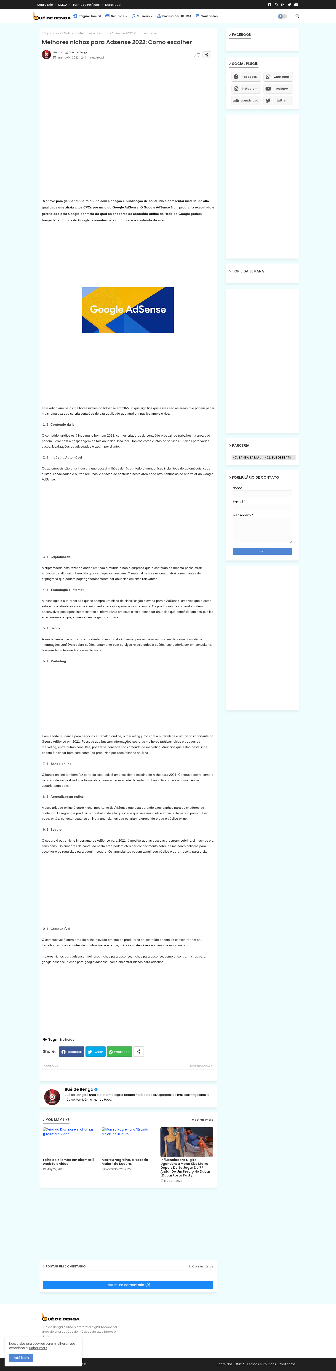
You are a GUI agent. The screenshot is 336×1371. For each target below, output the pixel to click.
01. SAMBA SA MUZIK (249, 457)
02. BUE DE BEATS (279, 457)
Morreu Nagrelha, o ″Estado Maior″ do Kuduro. (125, 1162)
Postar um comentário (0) (128, 1284)
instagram (249, 89)
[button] (297, 16)
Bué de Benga (79, 1089)
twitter (282, 100)
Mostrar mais (202, 1120)
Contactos (209, 16)
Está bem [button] (21, 1357)
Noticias (70, 33)
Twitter (98, 1052)
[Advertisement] (133, 98)
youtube (281, 89)
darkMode (113, 5)
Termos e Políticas (86, 5)
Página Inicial (89, 16)
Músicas (143, 16)
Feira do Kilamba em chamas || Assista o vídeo (68, 1162)
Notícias (117, 16)
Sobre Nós (45, 5)
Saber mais (38, 1348)
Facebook (74, 1052)
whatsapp (281, 77)
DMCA (63, 5)
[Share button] (138, 1051)
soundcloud (249, 100)
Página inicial (51, 33)
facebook (249, 77)
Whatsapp (122, 1052)
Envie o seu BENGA (176, 16)
